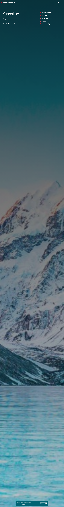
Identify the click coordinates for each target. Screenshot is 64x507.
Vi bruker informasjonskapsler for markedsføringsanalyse (24, 503)
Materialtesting (46, 12)
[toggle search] (58, 2)
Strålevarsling (46, 24)
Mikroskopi (45, 18)
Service (44, 21)
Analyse (44, 15)
